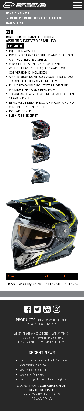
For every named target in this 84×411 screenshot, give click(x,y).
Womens (51, 320)
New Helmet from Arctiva (32, 374)
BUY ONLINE (15, 46)
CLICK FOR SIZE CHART (23, 115)
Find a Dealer (26, 338)
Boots (41, 324)
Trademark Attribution (52, 342)
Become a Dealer (26, 342)
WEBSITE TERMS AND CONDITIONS (31, 333)
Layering (52, 324)
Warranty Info (60, 333)
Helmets (23, 13)
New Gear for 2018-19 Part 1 (34, 370)
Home (9, 13)
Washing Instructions (50, 338)
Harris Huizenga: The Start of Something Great (43, 379)
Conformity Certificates (42, 394)
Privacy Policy (42, 399)
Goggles (31, 324)
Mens (41, 320)
